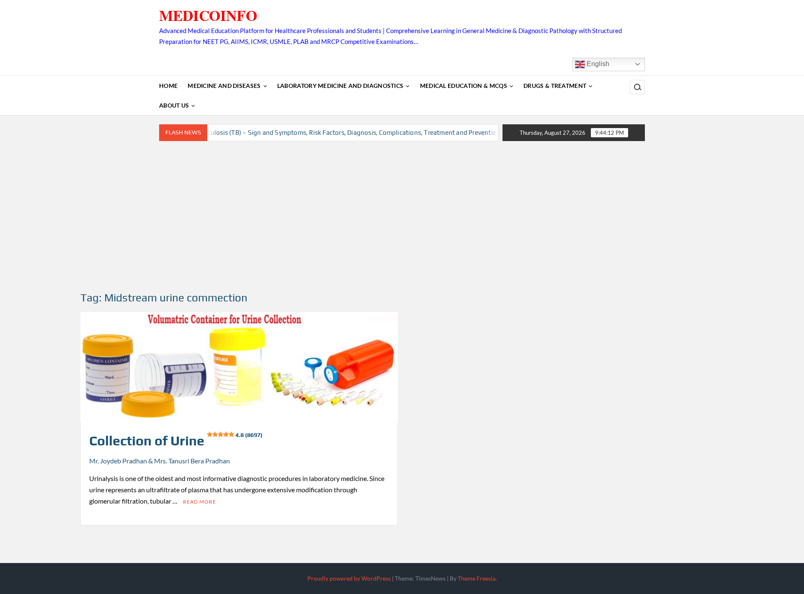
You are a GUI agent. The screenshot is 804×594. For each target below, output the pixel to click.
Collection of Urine (176, 440)
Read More (199, 502)
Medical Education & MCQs (463, 85)
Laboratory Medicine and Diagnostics (340, 85)
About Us (174, 105)
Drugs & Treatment (554, 85)
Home (168, 85)
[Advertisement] (402, 216)
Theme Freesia (476, 578)
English (597, 63)
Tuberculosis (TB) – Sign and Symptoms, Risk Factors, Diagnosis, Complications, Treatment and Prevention (328, 132)
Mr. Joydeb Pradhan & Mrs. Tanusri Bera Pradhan (159, 461)
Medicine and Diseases (224, 85)
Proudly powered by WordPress (349, 578)
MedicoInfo (208, 15)
